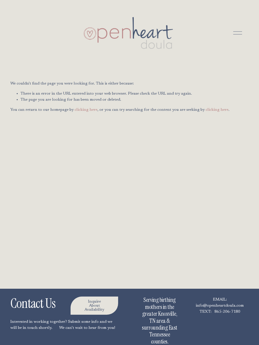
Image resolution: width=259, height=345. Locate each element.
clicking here (86, 110)
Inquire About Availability (94, 306)
